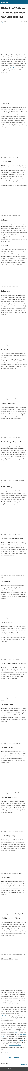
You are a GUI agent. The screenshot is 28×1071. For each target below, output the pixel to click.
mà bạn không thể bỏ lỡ (15, 1045)
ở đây (22, 1040)
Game (8, 1052)
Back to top (24, 1064)
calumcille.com (13, 67)
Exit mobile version (14, 1069)
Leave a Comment (14, 1057)
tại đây (16, 1032)
